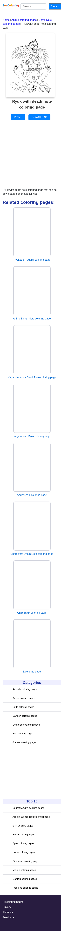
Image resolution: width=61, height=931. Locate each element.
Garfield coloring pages (25, 878)
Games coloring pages (25, 742)
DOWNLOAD (39, 117)
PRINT (18, 117)
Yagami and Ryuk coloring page (32, 436)
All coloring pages (13, 902)
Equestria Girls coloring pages (28, 808)
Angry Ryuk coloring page (32, 495)
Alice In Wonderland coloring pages (31, 816)
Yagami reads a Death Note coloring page (32, 377)
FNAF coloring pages (24, 834)
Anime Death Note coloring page (32, 318)
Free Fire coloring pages (25, 887)
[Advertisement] (27, 773)
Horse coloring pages (24, 852)
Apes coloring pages (23, 843)
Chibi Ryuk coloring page (32, 612)
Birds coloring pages (23, 707)
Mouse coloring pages (24, 870)
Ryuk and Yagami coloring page (32, 259)
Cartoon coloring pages (25, 715)
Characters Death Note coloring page (31, 554)
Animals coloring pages (25, 689)
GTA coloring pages (23, 825)
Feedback (8, 917)
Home (6, 20)
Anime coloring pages (24, 698)
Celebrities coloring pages (26, 724)
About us (8, 912)
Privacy (7, 907)
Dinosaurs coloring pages (26, 861)
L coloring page (32, 671)
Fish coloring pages (23, 733)
